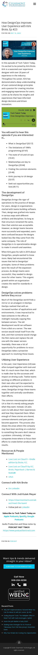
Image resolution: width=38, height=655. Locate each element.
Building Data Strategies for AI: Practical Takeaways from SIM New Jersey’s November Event (19, 627)
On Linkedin (13, 488)
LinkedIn (25, 507)
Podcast (13, 541)
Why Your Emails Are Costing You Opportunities (20, 633)
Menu (34, 4)
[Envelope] (24, 584)
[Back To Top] (19, 642)
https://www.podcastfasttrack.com (19, 530)
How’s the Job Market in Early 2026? (16, 621)
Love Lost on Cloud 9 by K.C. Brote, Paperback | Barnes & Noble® (21, 469)
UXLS (10, 477)
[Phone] (19, 584)
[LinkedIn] (13, 584)
